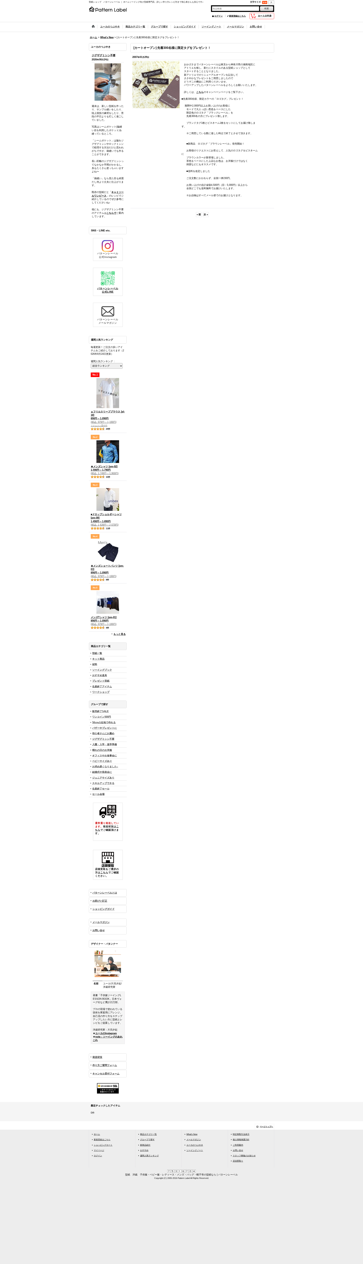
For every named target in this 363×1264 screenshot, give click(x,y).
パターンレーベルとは (104, 892)
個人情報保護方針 (241, 1139)
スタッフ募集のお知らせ (244, 1155)
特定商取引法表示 (241, 1134)
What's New (191, 1134)
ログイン (218, 16)
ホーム (97, 1134)
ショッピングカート (103, 1145)
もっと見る (119, 634)
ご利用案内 (238, 1145)
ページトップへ (266, 1127)
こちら (104, 872)
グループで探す (147, 1139)
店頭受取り (238, 1161)
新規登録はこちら (237, 16)
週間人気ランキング (149, 1155)
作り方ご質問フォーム (104, 1065)
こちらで (111, 213)
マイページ (99, 1150)
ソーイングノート (194, 1150)
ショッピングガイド (103, 909)
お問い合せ (98, 930)
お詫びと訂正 (99, 900)
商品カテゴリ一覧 (148, 1134)
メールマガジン (101, 922)
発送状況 (97, 1057)
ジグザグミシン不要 (104, 55)
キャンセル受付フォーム (105, 1073)
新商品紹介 (145, 1145)
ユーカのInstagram (106, 1033)
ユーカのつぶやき (194, 1145)
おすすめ (144, 1150)
